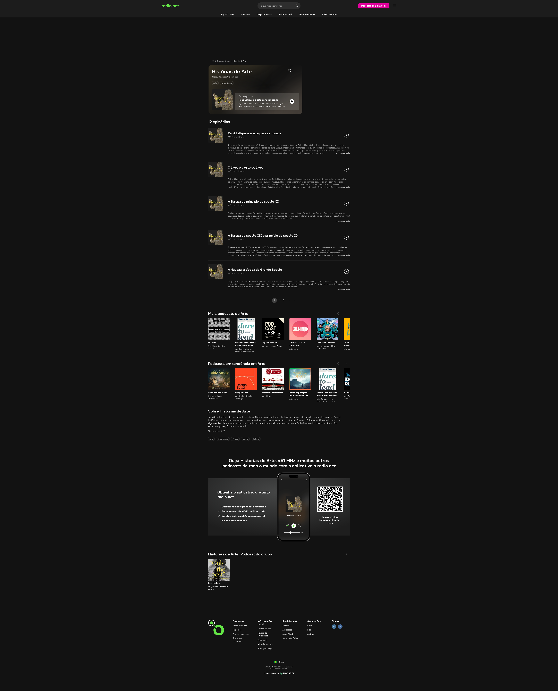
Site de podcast (215, 431)
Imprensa (237, 630)
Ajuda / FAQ (287, 634)
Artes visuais (227, 83)
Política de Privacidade (263, 634)
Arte (215, 83)
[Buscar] (297, 6)
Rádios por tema (329, 15)
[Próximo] (346, 312)
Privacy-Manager (265, 649)
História (256, 439)
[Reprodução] (292, 101)
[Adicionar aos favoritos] (289, 70)
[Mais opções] (297, 71)
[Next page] (289, 300)
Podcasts (245, 15)
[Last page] (294, 300)
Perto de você (285, 15)
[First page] (263, 300)
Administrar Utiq (265, 644)
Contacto (286, 626)
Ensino (245, 439)
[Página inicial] (213, 61)
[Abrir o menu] (394, 6)
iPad (309, 630)
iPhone (310, 626)
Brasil (281, 662)
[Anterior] (338, 312)
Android (310, 634)
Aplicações (287, 630)
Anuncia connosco (241, 634)
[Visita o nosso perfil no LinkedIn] (334, 626)
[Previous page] (269, 300)
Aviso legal (262, 640)
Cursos (235, 439)
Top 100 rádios (227, 15)
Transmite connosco (237, 639)
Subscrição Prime (290, 638)
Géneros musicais (307, 15)
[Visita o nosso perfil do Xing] (340, 626)
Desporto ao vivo (264, 15)
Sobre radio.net (240, 626)
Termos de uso (264, 629)
